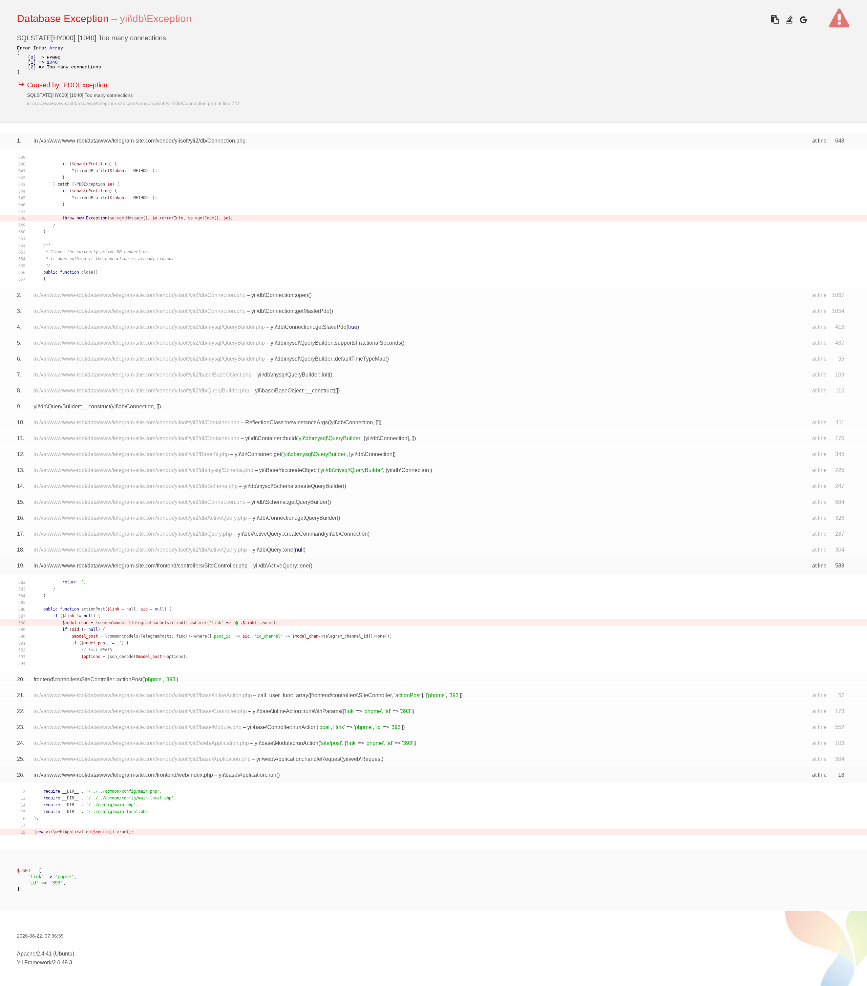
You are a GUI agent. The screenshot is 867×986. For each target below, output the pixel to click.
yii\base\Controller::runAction (282, 727)
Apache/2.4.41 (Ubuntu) (45, 954)
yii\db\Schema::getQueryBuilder (289, 502)
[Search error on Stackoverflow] (789, 19)
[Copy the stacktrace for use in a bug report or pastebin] (775, 19)
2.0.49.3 (62, 962)
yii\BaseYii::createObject (288, 470)
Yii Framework (34, 962)
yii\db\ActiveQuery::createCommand (281, 534)
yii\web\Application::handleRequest (298, 759)
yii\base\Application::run (247, 775)
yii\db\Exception (156, 18)
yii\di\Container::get (258, 454)
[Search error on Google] (803, 19)
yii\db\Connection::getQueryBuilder (295, 518)
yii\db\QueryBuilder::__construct (72, 406)
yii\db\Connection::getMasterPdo (290, 311)
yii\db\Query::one (273, 550)
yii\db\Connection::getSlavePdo (308, 327)
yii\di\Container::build (270, 438)
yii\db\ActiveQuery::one (281, 566)
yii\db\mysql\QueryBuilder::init (293, 375)
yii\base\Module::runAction (286, 743)
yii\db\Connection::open (279, 295)
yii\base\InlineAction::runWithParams (297, 711)
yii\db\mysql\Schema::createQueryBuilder (293, 486)
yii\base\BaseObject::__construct (294, 390)
